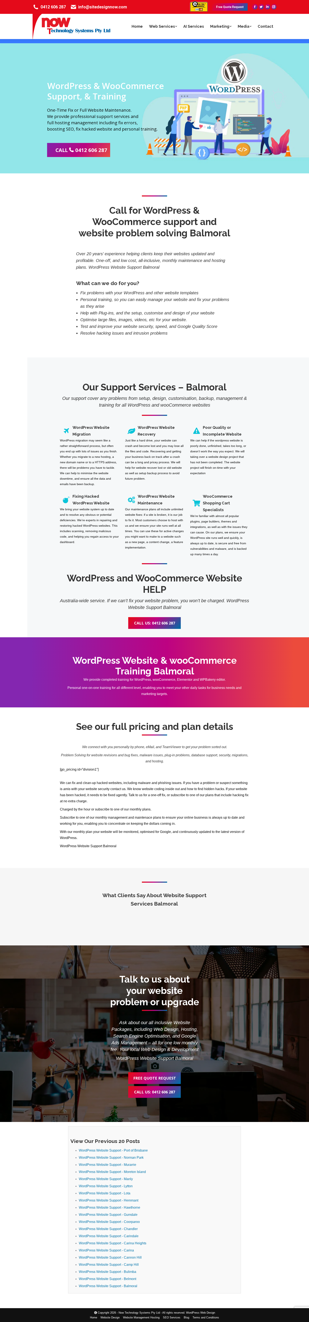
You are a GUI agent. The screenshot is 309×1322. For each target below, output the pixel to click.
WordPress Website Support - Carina (106, 1250)
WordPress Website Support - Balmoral (108, 1286)
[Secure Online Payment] (199, 10)
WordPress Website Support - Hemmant (108, 1200)
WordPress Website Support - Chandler (108, 1229)
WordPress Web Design (200, 1312)
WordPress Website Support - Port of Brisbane (113, 1150)
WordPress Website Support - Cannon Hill (110, 1257)
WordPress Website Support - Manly (106, 1179)
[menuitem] (137, 26)
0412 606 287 (53, 6)
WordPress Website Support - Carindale (109, 1236)
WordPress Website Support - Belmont (107, 1279)
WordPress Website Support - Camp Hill (109, 1264)
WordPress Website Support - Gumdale (108, 1214)
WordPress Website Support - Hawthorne (109, 1207)
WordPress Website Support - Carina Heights (112, 1243)
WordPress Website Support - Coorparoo (109, 1222)
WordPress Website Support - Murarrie (107, 1164)
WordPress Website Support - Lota (104, 1193)
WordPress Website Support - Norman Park (111, 1157)
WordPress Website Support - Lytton (106, 1186)
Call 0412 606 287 (81, 150)
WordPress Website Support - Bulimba (107, 1272)
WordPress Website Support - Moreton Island (112, 1172)
